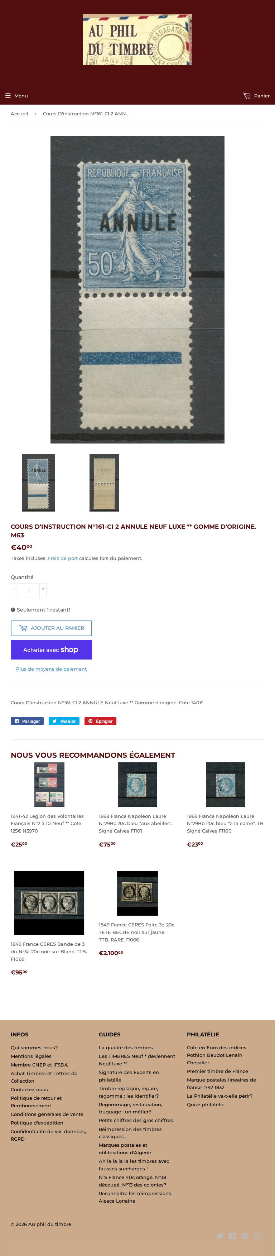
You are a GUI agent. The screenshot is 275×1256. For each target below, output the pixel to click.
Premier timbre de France (217, 1071)
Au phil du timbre (49, 1224)
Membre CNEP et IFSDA (39, 1065)
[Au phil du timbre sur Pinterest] (245, 1237)
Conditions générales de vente (47, 1114)
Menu (21, 96)
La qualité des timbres (126, 1047)
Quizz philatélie (206, 1104)
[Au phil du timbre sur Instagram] (257, 1237)
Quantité (22, 577)
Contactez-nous (29, 1089)
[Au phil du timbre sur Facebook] (232, 1237)
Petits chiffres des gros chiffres (136, 1120)
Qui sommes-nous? (34, 1047)
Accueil (19, 113)
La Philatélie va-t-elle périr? (219, 1096)
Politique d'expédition (37, 1123)
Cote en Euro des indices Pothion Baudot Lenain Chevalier (216, 1055)
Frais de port (63, 558)
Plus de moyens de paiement (51, 669)
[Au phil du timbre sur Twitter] (219, 1237)
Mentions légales (31, 1056)
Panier (261, 96)
